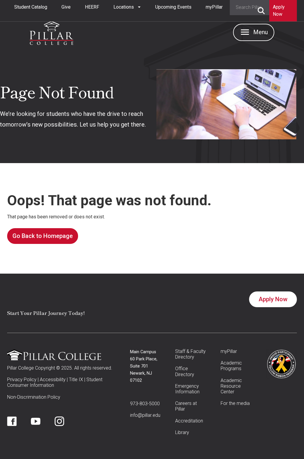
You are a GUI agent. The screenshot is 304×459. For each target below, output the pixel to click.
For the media (235, 403)
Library (182, 432)
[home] (51, 31)
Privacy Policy (22, 379)
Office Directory (184, 371)
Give (66, 7)
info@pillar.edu (145, 415)
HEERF (92, 7)
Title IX (76, 379)
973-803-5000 (145, 403)
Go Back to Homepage (42, 235)
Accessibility (53, 379)
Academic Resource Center (231, 386)
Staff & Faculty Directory (190, 354)
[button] (127, 7)
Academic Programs (231, 365)
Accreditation (189, 421)
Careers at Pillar (186, 406)
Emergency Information (187, 389)
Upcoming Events (173, 7)
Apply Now (273, 299)
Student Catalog (30, 7)
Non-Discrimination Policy (33, 397)
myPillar (214, 7)
